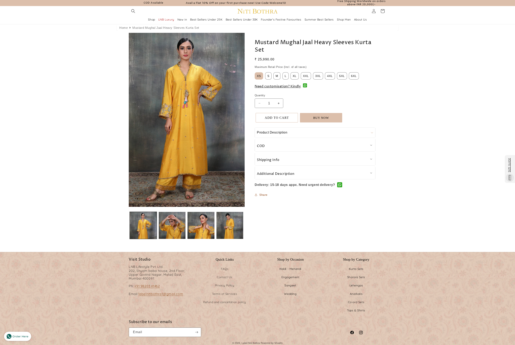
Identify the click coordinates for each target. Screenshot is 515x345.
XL (295, 76)
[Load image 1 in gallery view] (143, 225)
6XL (354, 76)
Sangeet (290, 285)
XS (259, 76)
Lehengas (356, 285)
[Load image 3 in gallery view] (200, 225)
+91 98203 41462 (147, 286)
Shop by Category (356, 259)
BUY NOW (321, 117)
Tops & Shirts (356, 310)
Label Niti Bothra (251, 343)
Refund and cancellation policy (224, 302)
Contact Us (224, 277)
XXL (306, 76)
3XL (318, 76)
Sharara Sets (356, 277)
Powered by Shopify (272, 343)
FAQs (224, 269)
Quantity (260, 95)
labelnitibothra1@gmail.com (160, 294)
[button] (133, 11)
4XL (330, 76)
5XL (342, 76)
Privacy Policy (224, 285)
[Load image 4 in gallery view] (229, 225)
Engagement (290, 277)
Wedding (290, 294)
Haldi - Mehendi (290, 269)
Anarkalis (356, 294)
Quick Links (225, 259)
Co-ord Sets (356, 302)
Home (123, 27)
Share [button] (263, 194)
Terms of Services (224, 294)
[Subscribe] (196, 332)
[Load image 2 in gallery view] (172, 225)
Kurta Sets (356, 269)
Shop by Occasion (290, 259)
